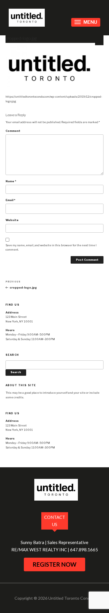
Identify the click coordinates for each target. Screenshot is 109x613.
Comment (13, 130)
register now (54, 564)
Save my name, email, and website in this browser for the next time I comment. (51, 247)
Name (11, 181)
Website (12, 220)
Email (10, 200)
